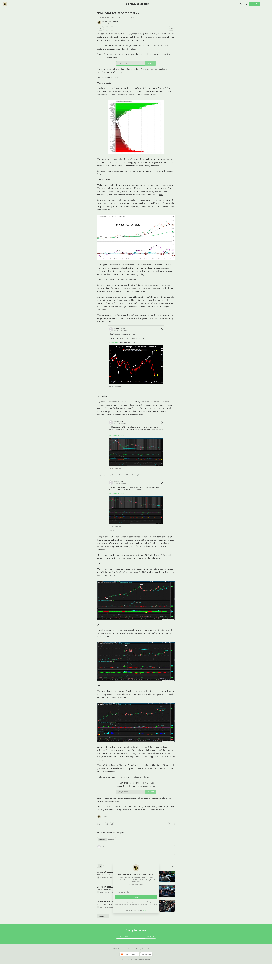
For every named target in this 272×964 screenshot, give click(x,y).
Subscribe (254, 4)
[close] (156, 865)
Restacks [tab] (111, 839)
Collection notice (153, 949)
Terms (144, 949)
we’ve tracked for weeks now (120, 543)
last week (109, 558)
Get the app (146, 954)
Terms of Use (146, 902)
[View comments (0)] (107, 28)
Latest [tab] (105, 866)
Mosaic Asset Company (110, 21)
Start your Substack (130, 954)
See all (101, 916)
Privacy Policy (152, 904)
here (161, 194)
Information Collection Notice (135, 904)
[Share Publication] (246, 4)
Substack (125, 959)
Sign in (265, 4)
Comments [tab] (102, 839)
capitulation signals (106, 408)
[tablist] (106, 839)
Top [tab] (100, 866)
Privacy (138, 949)
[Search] (241, 4)
